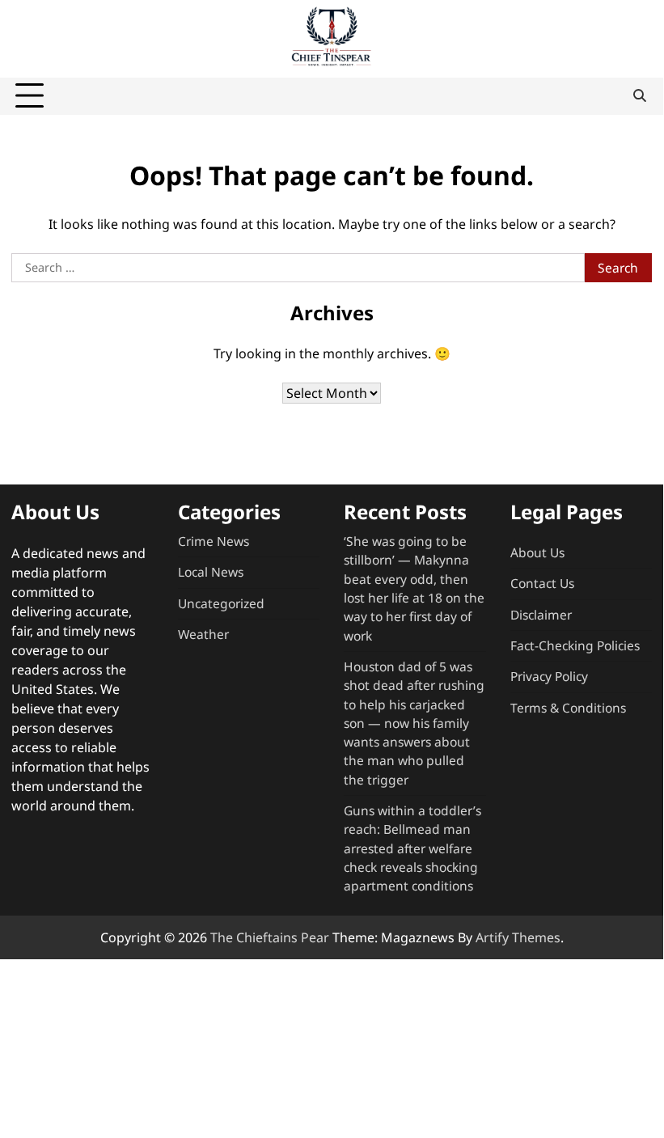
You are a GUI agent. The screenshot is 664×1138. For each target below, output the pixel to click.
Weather (203, 634)
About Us (537, 552)
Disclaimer (541, 615)
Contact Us (542, 583)
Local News (210, 572)
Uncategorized (221, 603)
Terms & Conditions (568, 708)
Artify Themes (518, 937)
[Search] (640, 96)
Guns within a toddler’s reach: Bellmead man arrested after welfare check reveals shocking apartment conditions (412, 848)
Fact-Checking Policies (575, 645)
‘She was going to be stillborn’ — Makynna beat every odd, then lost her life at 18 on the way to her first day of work (414, 588)
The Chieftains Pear (269, 937)
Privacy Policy (549, 676)
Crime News (213, 541)
